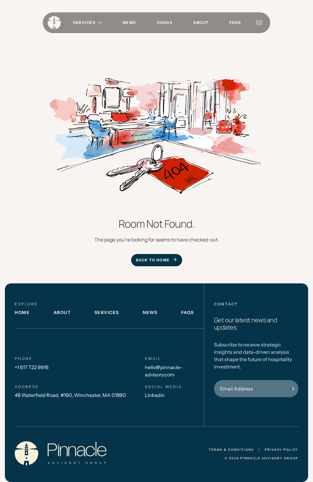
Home (22, 312)
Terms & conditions (231, 450)
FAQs (235, 22)
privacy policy (281, 450)
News (129, 22)
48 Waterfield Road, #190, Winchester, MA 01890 (70, 395)
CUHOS (165, 22)
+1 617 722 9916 (32, 367)
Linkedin (155, 395)
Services (106, 312)
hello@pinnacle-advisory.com (163, 371)
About (201, 22)
